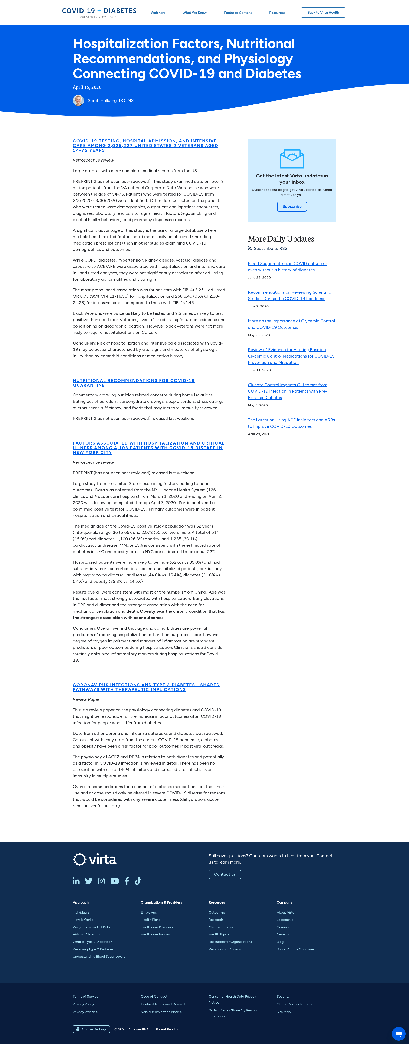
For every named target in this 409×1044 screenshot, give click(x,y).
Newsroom (285, 934)
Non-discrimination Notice (161, 1012)
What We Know (195, 13)
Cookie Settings (91, 1029)
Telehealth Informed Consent (163, 1004)
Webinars (158, 13)
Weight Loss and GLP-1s (91, 927)
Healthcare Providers (157, 927)
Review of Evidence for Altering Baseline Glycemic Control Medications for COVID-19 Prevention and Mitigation (291, 356)
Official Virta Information (296, 1004)
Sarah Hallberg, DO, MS (111, 100)
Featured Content (238, 13)
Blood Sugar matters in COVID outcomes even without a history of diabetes (287, 266)
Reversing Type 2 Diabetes (93, 949)
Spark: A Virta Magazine (295, 949)
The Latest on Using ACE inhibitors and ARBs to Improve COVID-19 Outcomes (291, 423)
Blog (280, 942)
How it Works (83, 920)
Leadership (285, 920)
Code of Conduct (154, 996)
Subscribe (292, 206)
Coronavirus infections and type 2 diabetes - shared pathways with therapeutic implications (146, 687)
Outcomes (217, 912)
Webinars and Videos (225, 949)
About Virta (285, 912)
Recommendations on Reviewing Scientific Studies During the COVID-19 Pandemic (289, 295)
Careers (283, 927)
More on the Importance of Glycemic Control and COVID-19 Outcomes (291, 324)
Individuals (81, 912)
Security (283, 996)
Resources (277, 13)
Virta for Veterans (86, 934)
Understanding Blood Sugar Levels (99, 956)
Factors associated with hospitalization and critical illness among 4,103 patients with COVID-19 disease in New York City (149, 447)
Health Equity (219, 934)
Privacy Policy (83, 1004)
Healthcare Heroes (155, 934)
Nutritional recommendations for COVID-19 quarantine (134, 383)
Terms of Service (85, 996)
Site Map (284, 1012)
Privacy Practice (85, 1012)
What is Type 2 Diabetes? (92, 942)
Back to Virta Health (323, 12)
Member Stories (221, 927)
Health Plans (150, 920)
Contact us (225, 874)
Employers (149, 912)
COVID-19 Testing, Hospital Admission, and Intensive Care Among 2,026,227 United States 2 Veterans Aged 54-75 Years (145, 145)
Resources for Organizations (230, 942)
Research (216, 920)
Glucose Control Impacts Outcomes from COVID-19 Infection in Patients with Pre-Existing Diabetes (287, 391)
